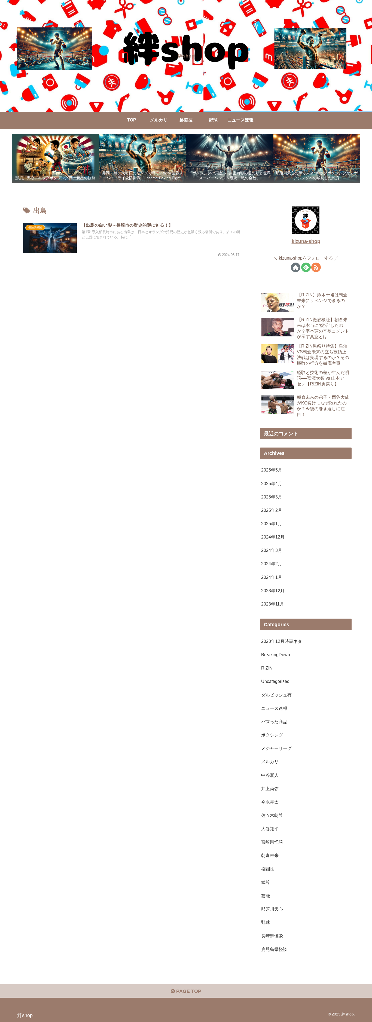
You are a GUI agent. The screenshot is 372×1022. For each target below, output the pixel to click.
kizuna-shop (306, 241)
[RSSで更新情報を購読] (316, 267)
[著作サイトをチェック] (295, 267)
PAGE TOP (188, 991)
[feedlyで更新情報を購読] (306, 267)
